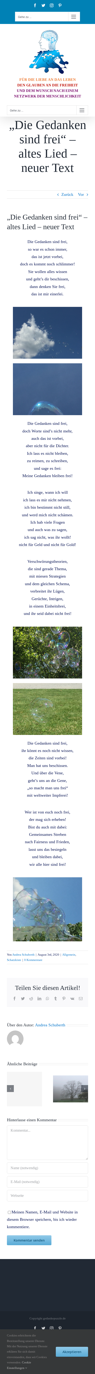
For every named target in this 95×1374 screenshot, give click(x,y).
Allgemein (68, 954)
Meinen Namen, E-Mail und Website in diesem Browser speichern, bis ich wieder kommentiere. (42, 1219)
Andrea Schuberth (23, 954)
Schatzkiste (14, 960)
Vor (81, 194)
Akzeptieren (71, 1352)
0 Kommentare (33, 960)
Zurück (67, 194)
